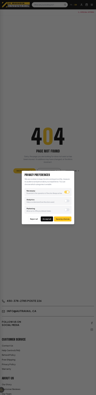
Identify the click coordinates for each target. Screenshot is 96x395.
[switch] (66, 192)
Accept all (47, 219)
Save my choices (63, 219)
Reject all (34, 219)
